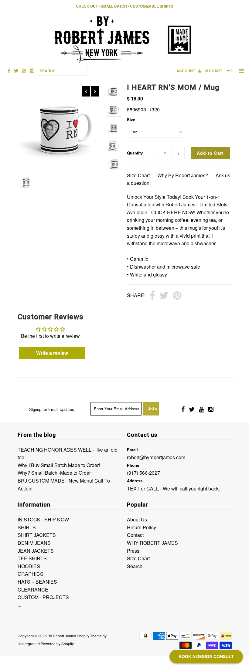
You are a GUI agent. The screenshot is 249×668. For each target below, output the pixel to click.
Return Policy (141, 527)
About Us (137, 519)
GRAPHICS (30, 573)
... (19, 605)
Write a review (52, 352)
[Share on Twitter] (164, 296)
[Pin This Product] (177, 296)
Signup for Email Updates (51, 409)
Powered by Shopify (57, 643)
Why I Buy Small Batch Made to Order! (59, 465)
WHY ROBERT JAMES (152, 542)
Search (134, 566)
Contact (135, 534)
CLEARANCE (33, 589)
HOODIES (29, 566)
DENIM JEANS (34, 542)
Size (131, 119)
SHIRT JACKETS (37, 534)
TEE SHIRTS (32, 558)
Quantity (135, 153)
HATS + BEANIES (37, 581)
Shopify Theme (89, 635)
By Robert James (62, 635)
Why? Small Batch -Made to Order (54, 472)
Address (134, 480)
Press (133, 550)
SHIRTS (27, 527)
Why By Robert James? (182, 175)
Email (132, 450)
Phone (133, 465)
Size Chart (138, 175)
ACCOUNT (186, 70)
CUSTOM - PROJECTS (43, 597)
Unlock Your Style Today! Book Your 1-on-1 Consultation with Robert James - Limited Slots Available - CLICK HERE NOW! (177, 204)
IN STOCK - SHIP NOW (43, 519)
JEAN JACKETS (36, 550)
